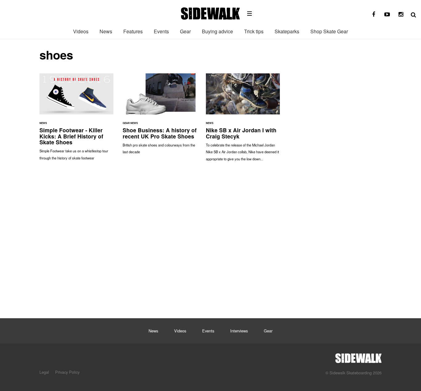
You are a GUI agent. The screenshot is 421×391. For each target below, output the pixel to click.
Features (133, 31)
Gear (185, 31)
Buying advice (217, 31)
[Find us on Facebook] (373, 14)
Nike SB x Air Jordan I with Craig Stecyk (243, 120)
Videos (80, 31)
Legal (44, 372)
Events (161, 31)
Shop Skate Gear (329, 31)
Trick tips (254, 31)
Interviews (239, 331)
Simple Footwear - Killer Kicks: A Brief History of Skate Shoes (76, 119)
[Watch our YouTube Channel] (387, 14)
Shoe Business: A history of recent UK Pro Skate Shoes (160, 116)
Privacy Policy (67, 372)
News (106, 31)
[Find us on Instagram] (400, 14)
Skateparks (287, 31)
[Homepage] (358, 356)
